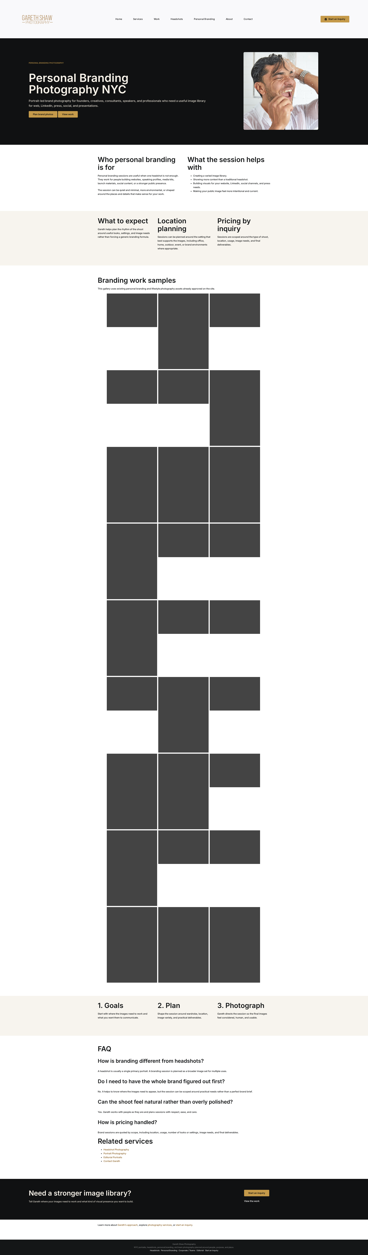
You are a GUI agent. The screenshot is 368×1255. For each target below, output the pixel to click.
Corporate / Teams (187, 1250)
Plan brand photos (43, 114)
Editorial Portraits (112, 1157)
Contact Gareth (111, 1161)
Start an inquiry (256, 1193)
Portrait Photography (114, 1153)
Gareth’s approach (128, 1224)
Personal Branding (169, 1250)
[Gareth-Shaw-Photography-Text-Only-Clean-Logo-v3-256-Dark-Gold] (37, 12)
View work (68, 114)
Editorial (200, 1250)
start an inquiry (184, 1224)
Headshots (155, 1250)
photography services (160, 1224)
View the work (251, 1201)
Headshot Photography (116, 1149)
